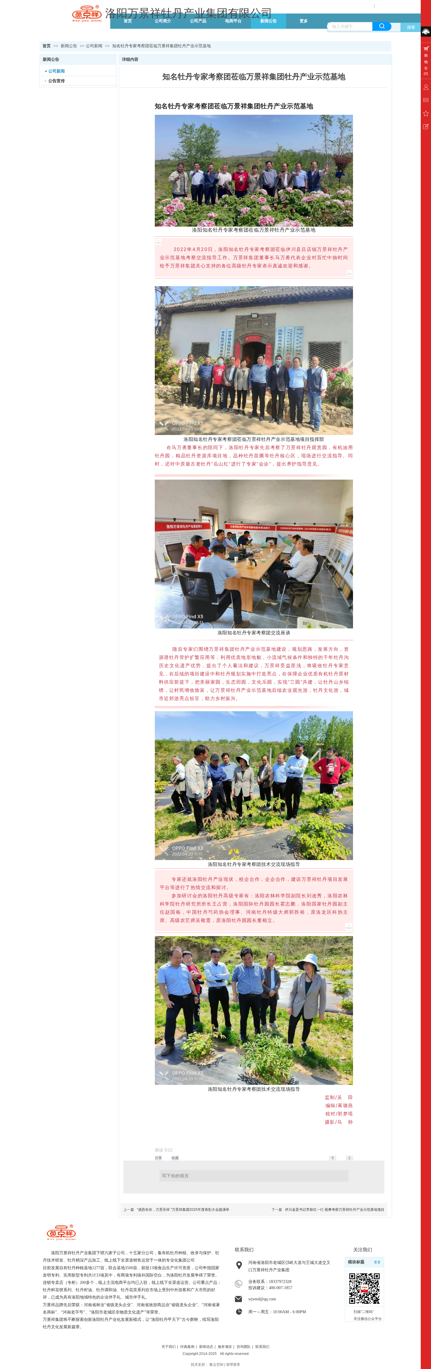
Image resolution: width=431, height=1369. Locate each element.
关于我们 (169, 1347)
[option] (164, 1150)
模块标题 (356, 1262)
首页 (47, 46)
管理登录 (233, 1365)
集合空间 (216, 1365)
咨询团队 (244, 1347)
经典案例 (187, 1347)
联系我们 (262, 1347)
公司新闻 (94, 46)
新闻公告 (69, 46)
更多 (377, 1262)
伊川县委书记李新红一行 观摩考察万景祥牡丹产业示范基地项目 (334, 1210)
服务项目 (225, 1347)
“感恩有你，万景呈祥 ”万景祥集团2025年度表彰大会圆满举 (183, 1210)
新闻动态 (206, 1347)
